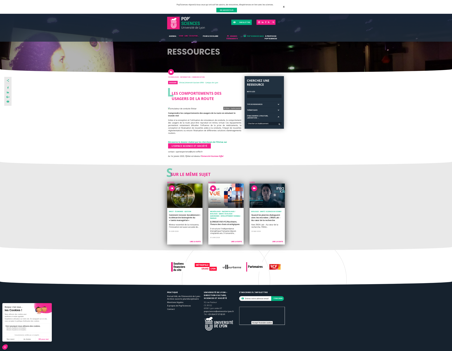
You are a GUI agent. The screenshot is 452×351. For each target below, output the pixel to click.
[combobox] (264, 123)
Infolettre (244, 22)
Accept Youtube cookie (262, 322)
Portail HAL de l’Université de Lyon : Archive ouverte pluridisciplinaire (184, 297)
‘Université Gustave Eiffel (212, 156)
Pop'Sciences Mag (255, 36)
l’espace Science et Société (189, 145)
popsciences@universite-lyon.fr (219, 311)
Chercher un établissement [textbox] (258, 123)
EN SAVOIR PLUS (226, 10)
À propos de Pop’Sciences (271, 37)
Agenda (172, 36)
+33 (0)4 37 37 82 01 (216, 314)
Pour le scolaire (210, 36)
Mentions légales (175, 302)
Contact (171, 309)
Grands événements (232, 37)
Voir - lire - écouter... (189, 36)
